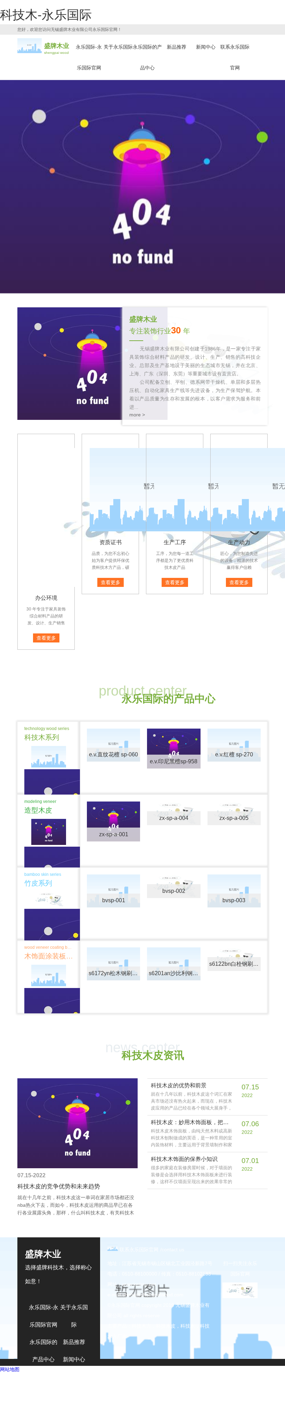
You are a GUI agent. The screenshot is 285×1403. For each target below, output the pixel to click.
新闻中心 (205, 47)
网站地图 (9, 1369)
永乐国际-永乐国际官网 (89, 57)
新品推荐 (176, 47)
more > (137, 414)
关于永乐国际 (118, 47)
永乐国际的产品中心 (147, 57)
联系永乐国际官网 (235, 57)
